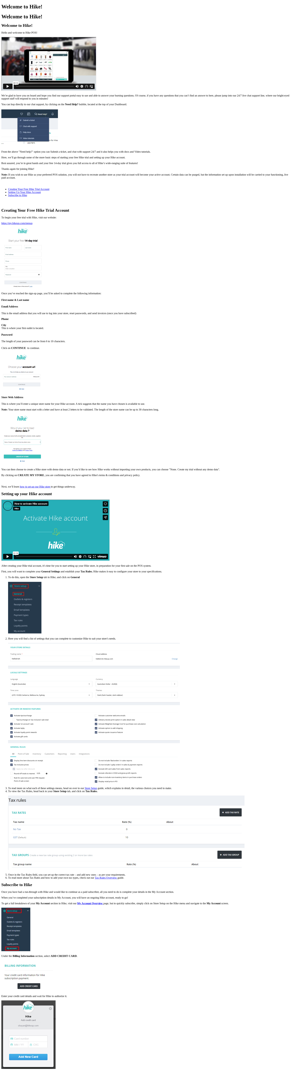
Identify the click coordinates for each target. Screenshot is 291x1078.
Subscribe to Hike (17, 195)
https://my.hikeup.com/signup (17, 223)
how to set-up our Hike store (35, 486)
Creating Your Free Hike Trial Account (28, 189)
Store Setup (91, 788)
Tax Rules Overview (106, 877)
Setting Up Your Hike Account (24, 192)
